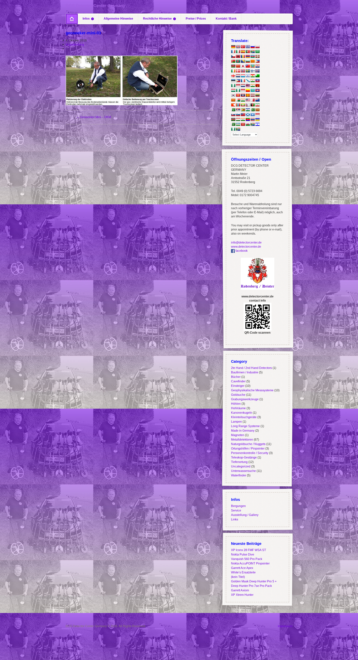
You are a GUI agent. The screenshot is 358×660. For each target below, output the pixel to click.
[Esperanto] (257, 76)
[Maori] (257, 100)
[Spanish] (243, 52)
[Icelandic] (257, 71)
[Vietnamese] (243, 124)
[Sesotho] (248, 110)
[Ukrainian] (257, 119)
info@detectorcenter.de (246, 242)
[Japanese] (243, 66)
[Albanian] (238, 56)
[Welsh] (248, 124)
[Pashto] (252, 105)
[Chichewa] (233, 66)
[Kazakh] (252, 90)
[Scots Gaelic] (248, 115)
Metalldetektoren (242, 439)
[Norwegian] (243, 71)
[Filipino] (238, 81)
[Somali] (252, 115)
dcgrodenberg (75, 44)
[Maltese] (252, 100)
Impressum (285, 626)
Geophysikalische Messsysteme (252, 390)
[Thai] (252, 119)
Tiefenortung (239, 462)
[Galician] (248, 81)
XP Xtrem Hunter (242, 595)
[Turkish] (243, 47)
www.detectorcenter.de (246, 246)
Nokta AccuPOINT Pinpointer (250, 563)
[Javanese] (243, 90)
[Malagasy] (238, 100)
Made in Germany (243, 430)
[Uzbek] (238, 124)
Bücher (236, 377)
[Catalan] (252, 61)
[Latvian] (252, 95)
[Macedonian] (233, 100)
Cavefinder (238, 381)
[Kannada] (248, 90)
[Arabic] (257, 52)
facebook (241, 250)
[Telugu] (248, 119)
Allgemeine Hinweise (118, 18)
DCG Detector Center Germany (95, 5)
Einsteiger (237, 386)
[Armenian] (248, 56)
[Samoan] (243, 115)
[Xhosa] (252, 124)
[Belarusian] (233, 61)
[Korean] (233, 95)
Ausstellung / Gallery (244, 515)
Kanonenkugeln (241, 412)
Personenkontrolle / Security (249, 453)
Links (234, 519)
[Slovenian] (238, 115)
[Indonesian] (238, 86)
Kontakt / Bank (226, 18)
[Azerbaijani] (252, 56)
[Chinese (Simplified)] (238, 66)
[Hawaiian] (248, 86)
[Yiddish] (257, 124)
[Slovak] (233, 115)
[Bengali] (238, 61)
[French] (233, 52)
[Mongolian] (238, 105)
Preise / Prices (196, 18)
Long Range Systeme (245, 426)
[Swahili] (233, 119)
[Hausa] (233, 86)
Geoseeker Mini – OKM (93, 117)
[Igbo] (238, 90)
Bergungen (238, 506)
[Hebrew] (248, 76)
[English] (238, 47)
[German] (233, 47)
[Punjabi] (233, 110)
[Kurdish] (252, 76)
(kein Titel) (238, 577)
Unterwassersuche (243, 471)
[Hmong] (257, 86)
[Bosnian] (243, 61)
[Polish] (257, 47)
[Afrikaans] (252, 52)
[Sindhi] (252, 110)
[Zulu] (238, 129)
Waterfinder (238, 475)
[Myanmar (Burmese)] (243, 105)
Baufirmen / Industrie (244, 372)
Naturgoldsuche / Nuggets (248, 444)
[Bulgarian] (248, 61)
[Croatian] (257, 66)
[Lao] (243, 95)
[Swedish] (248, 71)
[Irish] (233, 71)
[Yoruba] (233, 129)
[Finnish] (252, 71)
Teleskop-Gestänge (244, 457)
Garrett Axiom (240, 590)
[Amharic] (252, 66)
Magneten (237, 435)
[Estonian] (233, 81)
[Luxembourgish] (243, 76)
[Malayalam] (243, 100)
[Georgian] (233, 76)
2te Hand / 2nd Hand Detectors (251, 368)
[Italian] (238, 52)
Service (236, 510)
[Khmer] (257, 90)
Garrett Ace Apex (242, 568)
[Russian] (252, 47)
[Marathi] (233, 105)
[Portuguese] (248, 52)
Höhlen (236, 403)
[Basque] (257, 56)
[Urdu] (233, 124)
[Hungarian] (233, 90)
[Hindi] (252, 86)
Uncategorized (240, 466)
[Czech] (233, 56)
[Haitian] (257, 81)
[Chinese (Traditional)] (248, 66)
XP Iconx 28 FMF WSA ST (248, 550)
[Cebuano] (257, 61)
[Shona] (243, 110)
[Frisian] (243, 86)
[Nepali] (248, 105)
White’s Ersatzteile (243, 572)
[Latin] (248, 95)
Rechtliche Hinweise (157, 18)
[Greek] (248, 47)
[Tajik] (238, 119)
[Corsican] (243, 81)
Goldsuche (238, 395)
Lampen (236, 421)
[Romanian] (243, 56)
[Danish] (238, 71)
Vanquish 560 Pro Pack (246, 559)
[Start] (72, 19)
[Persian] (257, 105)
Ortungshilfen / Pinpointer (248, 448)
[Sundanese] (257, 115)
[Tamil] (243, 119)
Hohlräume (238, 408)
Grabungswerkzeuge (245, 399)
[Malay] (248, 100)
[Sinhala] (257, 110)
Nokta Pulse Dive (242, 554)
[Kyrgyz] (238, 95)
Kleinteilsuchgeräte (244, 417)
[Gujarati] (252, 81)
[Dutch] (238, 76)
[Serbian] (238, 110)
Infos (86, 18)
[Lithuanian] (257, 95)
